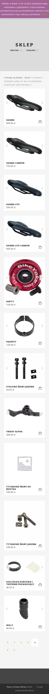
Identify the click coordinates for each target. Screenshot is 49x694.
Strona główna (13, 77)
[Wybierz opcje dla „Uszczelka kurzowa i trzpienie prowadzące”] (40, 584)
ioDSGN (29, 687)
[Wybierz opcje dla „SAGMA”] (40, 121)
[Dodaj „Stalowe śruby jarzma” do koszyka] (40, 388)
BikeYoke (16, 50)
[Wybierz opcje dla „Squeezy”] (40, 343)
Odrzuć (44, 14)
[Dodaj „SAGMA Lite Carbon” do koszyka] (40, 247)
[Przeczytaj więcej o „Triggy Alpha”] (40, 433)
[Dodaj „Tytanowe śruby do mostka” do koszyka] (40, 489)
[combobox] (19, 85)
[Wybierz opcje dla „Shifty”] (40, 303)
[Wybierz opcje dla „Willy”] (40, 626)
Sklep (27, 77)
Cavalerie (32, 50)
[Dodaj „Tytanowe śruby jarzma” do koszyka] (40, 545)
